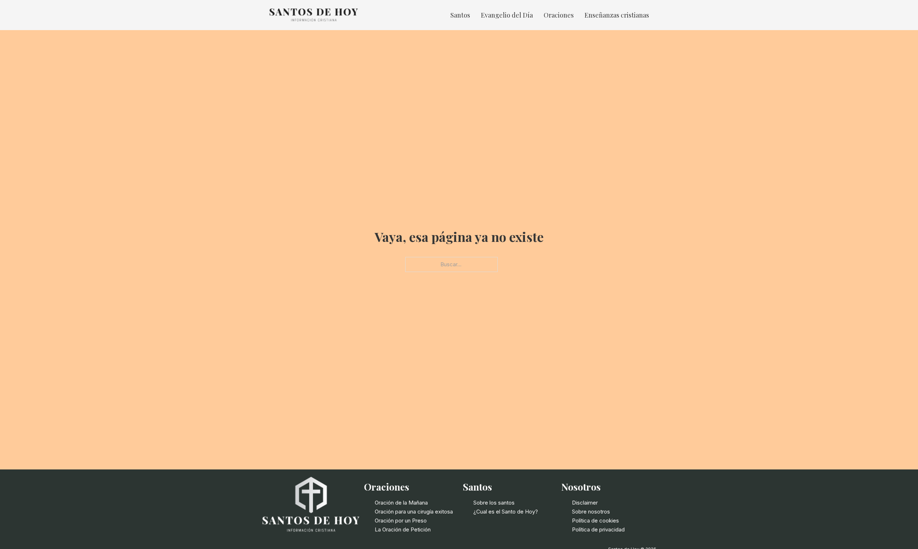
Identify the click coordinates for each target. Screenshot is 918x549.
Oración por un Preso (401, 520)
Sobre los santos (494, 502)
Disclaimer (585, 502)
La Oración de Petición (403, 529)
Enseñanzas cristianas (617, 15)
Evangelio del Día (507, 15)
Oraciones (559, 15)
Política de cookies (595, 520)
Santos (460, 15)
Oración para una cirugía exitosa (414, 511)
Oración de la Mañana (401, 502)
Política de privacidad (598, 529)
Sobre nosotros (591, 511)
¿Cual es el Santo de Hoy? (505, 511)
